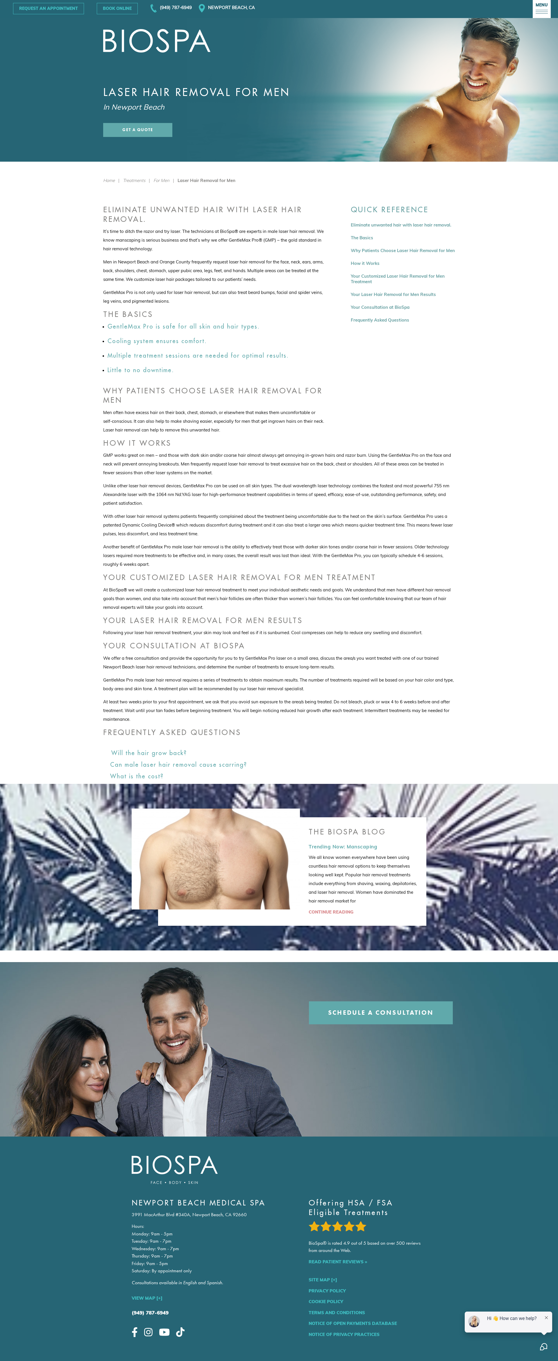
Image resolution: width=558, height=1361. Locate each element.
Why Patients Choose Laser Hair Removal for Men (403, 250)
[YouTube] (164, 1332)
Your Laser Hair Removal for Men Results (393, 294)
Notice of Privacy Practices (344, 1334)
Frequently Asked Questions (380, 320)
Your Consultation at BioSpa (380, 307)
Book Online (117, 8)
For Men (161, 180)
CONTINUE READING (331, 912)
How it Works (365, 263)
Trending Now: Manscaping (343, 846)
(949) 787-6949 (150, 1313)
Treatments (134, 180)
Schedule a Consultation (381, 1012)
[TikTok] (180, 1332)
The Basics (362, 237)
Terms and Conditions (337, 1312)
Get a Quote (137, 129)
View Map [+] (147, 1298)
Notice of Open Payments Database (353, 1323)
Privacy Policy (327, 1291)
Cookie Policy (326, 1301)
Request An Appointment (48, 8)
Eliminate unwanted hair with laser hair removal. (401, 225)
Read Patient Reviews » (338, 1261)
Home (109, 180)
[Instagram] (148, 1332)
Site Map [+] (323, 1279)
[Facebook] (135, 1332)
